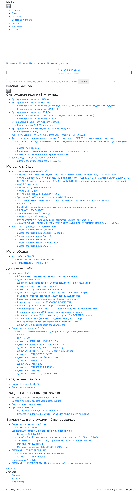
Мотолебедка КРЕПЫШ (24, 460)
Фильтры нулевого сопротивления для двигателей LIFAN (47, 321)
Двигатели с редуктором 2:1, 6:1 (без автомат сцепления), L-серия (52, 292)
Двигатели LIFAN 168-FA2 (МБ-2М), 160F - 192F (42, 344)
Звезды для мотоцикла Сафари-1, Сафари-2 (40, 233)
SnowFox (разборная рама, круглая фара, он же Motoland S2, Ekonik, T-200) (57, 437)
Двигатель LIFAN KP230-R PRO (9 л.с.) (37, 367)
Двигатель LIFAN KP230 (29, 363)
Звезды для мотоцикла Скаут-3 (34, 239)
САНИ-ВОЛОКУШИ (27, 427)
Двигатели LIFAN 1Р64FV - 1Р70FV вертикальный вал (45, 350)
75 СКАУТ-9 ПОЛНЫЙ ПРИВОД (33, 213)
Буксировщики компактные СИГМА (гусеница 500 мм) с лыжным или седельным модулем (66, 105)
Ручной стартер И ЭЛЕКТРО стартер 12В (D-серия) (44, 305)
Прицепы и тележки (22, 407)
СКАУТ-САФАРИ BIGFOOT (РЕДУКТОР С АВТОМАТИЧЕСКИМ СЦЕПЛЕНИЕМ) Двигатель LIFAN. (67, 174)
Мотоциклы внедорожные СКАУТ (29, 171)
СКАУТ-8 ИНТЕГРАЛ (27, 190)
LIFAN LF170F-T (25, 338)
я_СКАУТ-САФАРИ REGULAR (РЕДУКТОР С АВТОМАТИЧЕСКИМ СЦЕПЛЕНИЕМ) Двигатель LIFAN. (68, 223)
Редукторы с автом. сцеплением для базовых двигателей (48, 299)
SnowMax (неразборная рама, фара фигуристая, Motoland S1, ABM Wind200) (57, 440)
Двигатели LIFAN (21, 273)
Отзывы (16, 29)
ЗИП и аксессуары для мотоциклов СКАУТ (35, 226)
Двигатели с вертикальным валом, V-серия (40, 289)
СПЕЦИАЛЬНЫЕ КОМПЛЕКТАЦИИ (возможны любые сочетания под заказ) (52, 463)
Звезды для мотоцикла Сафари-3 (35, 229)
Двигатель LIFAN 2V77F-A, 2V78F (34, 354)
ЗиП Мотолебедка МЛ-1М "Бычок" (30, 262)
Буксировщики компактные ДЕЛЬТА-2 (37, 118)
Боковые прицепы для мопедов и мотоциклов (36, 401)
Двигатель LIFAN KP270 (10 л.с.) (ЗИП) (37, 373)
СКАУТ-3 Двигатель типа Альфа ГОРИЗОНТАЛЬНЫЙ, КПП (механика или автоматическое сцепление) (71, 181)
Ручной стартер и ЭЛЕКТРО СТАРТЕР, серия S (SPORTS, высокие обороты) (57, 308)
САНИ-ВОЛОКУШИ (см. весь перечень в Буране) (43, 154)
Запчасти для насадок (24, 387)
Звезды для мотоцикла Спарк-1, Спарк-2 (39, 242)
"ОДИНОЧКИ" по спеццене (31, 456)
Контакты (17, 26)
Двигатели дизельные (28, 279)
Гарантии (17, 16)
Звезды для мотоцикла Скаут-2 (34, 236)
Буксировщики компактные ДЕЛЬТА (31, 112)
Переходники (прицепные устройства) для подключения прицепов (53, 413)
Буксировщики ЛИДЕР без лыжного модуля (35, 122)
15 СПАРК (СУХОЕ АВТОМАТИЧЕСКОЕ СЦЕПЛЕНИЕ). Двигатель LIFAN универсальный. (63, 200)
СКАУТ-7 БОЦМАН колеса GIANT (34, 187)
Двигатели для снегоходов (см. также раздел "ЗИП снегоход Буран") (54, 282)
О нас (15, 13)
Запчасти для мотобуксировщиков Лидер (34, 157)
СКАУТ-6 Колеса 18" (27, 184)
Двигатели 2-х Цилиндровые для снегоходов (41, 325)
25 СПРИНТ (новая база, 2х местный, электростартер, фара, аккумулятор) (57, 207)
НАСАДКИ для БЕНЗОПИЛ (26, 384)
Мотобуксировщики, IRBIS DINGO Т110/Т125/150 (42, 447)
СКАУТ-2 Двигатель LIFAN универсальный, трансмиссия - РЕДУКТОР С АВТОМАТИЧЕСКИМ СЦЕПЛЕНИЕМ (74, 177)
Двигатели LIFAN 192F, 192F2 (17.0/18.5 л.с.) (40, 347)
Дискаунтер (18, 481)
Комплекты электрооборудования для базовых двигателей (48, 295)
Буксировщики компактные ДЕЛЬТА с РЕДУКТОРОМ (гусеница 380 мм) (55, 115)
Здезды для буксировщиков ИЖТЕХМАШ (39, 160)
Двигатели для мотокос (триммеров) (37, 286)
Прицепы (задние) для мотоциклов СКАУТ (40, 410)
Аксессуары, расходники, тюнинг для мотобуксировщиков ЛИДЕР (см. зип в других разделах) (63, 138)
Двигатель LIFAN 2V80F (29, 360)
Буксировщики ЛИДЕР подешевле (35, 125)
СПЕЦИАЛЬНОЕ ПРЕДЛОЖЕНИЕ (29, 450)
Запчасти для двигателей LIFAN (29, 328)
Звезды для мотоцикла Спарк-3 (34, 245)
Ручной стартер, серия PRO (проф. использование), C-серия (49, 312)
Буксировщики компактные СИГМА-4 (37, 109)
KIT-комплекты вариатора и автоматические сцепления (47, 276)
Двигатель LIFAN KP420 (29, 370)
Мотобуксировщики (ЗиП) (31, 443)
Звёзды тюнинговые (28, 148)
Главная (16, 475)
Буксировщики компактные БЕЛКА (30, 99)
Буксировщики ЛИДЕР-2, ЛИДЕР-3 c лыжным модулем (41, 128)
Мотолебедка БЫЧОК (23, 256)
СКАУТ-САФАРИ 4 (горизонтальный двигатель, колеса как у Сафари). (54, 220)
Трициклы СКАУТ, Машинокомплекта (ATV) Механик (45, 197)
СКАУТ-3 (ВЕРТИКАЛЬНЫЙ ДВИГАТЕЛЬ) (38, 194)
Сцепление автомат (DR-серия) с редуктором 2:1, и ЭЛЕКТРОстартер (54, 315)
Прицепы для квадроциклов (27, 404)
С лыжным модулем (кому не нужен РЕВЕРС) (41, 453)
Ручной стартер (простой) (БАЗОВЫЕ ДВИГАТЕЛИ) (44, 302)
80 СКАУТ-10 (24, 203)
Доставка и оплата (22, 19)
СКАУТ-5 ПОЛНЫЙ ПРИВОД (32, 216)
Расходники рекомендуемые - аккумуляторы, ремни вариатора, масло (55, 151)
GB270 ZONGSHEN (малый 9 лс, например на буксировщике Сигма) (53, 331)
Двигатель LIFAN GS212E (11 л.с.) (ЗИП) (38, 357)
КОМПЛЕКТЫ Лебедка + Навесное (35, 259)
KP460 (20, 334)
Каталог (16, 10)
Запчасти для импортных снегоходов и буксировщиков (42, 430)
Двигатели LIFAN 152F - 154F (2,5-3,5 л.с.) (39, 341)
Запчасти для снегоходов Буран (29, 424)
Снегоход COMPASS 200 (30, 434)
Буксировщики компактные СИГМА (31, 102)
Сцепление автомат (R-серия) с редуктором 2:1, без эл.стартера (52, 318)
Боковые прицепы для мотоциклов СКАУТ (34, 397)
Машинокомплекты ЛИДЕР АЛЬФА (30, 131)
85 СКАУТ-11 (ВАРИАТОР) (30, 210)
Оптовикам (18, 23)
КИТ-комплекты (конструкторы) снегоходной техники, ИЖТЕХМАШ (48, 135)
